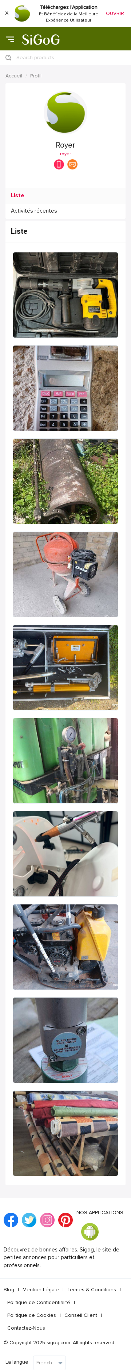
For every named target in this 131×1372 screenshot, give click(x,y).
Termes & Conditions (91, 1290)
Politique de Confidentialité (38, 1302)
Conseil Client (80, 1315)
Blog (9, 1290)
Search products (35, 57)
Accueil (13, 76)
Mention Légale (41, 1290)
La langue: (17, 1362)
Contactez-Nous (26, 1328)
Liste (17, 195)
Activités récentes (34, 210)
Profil (35, 76)
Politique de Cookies (31, 1315)
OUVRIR (115, 13)
